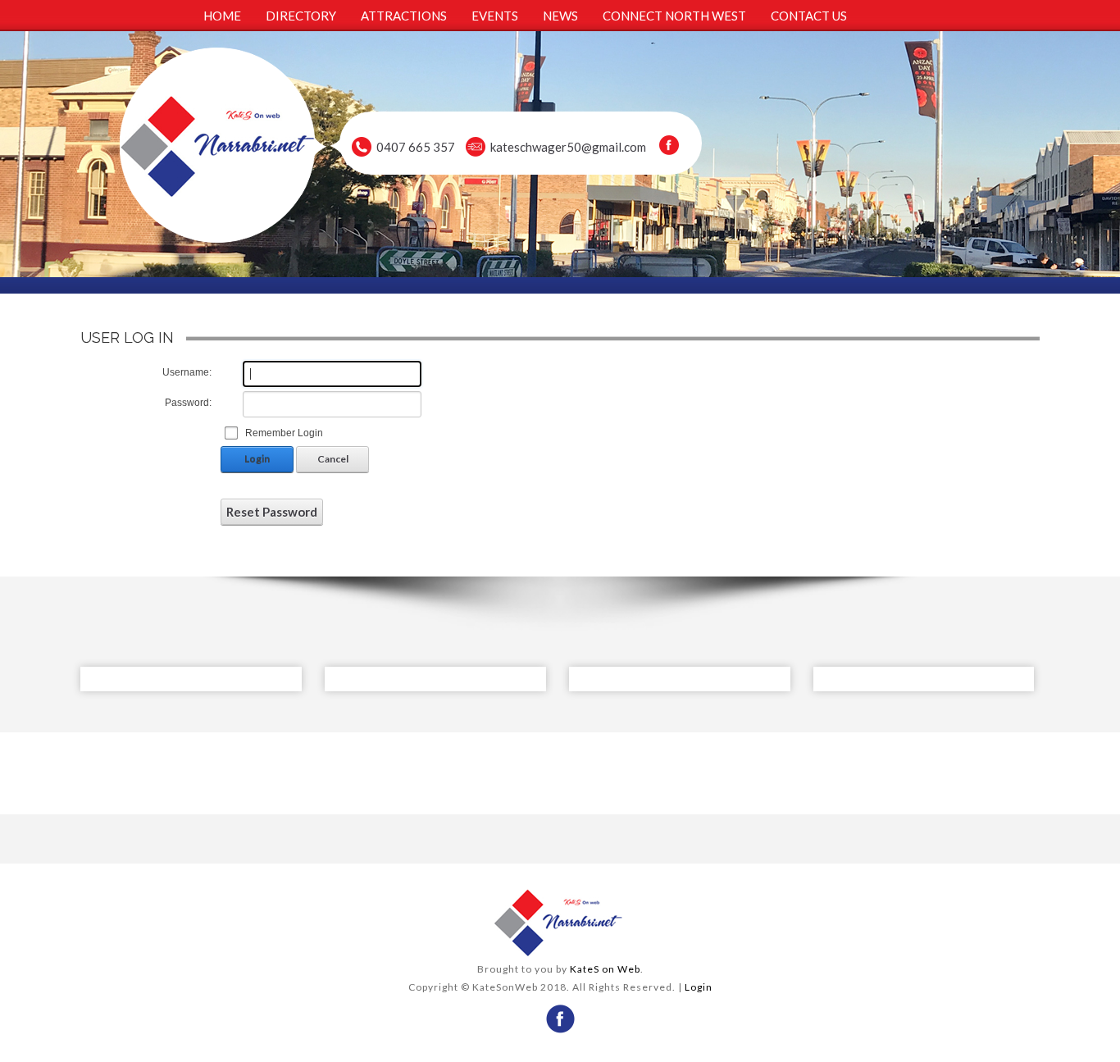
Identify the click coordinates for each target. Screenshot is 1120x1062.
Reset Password (271, 511)
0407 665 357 (415, 146)
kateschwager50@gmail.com (568, 146)
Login (257, 459)
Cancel (332, 459)
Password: (188, 402)
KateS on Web (605, 969)
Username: (187, 372)
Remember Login (284, 433)
